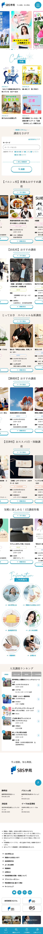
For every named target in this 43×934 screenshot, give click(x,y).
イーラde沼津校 (28, 803)
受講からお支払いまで (12, 857)
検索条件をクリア (35, 139)
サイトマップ (9, 886)
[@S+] (32, 908)
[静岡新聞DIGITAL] (11, 901)
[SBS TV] (32, 901)
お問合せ (8, 872)
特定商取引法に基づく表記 (13, 883)
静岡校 (4, 790)
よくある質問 (9, 865)
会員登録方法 (9, 861)
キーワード (6, 143)
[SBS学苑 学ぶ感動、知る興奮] (15, 5)
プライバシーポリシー (12, 879)
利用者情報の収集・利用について (16, 876)
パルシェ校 (26, 790)
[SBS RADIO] (11, 908)
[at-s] (30, 892)
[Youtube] (14, 892)
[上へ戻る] (38, 782)
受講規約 (8, 868)
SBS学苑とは (9, 854)
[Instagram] (25, 892)
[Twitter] (19, 892)
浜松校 (4, 803)
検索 (23, 169)
